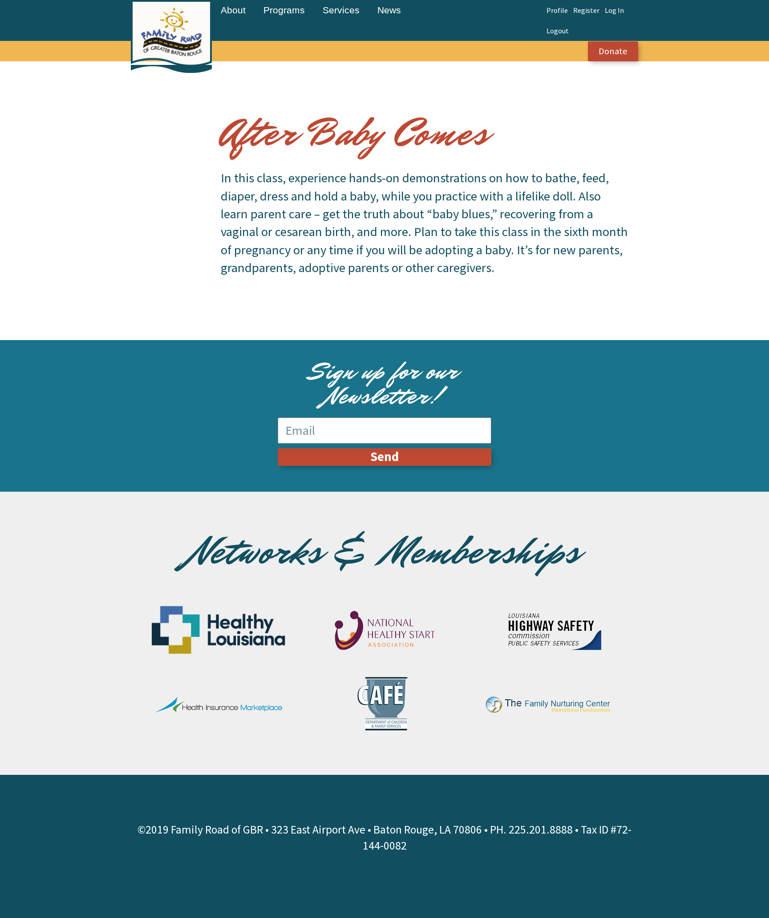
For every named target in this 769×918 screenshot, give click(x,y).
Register (586, 10)
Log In (614, 10)
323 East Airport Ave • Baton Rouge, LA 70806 (376, 829)
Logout (557, 30)
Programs (284, 10)
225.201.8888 (541, 829)
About (233, 10)
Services (341, 10)
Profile (557, 10)
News (389, 10)
